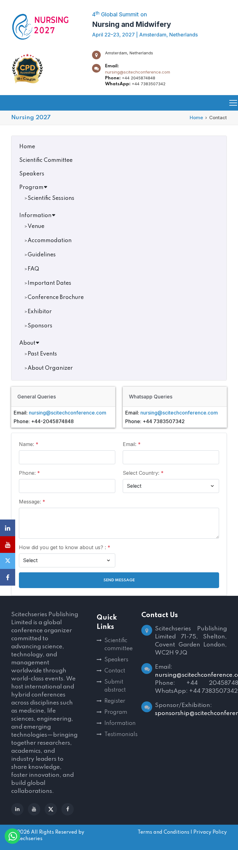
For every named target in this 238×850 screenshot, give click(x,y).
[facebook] (67, 809)
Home (196, 117)
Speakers (31, 174)
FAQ (33, 269)
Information (35, 215)
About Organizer (50, 368)
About (27, 343)
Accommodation (50, 240)
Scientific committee (118, 644)
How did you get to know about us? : (64, 547)
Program (31, 187)
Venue (36, 226)
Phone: (29, 473)
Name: (28, 444)
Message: (32, 502)
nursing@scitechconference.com (137, 71)
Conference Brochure (56, 297)
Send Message (119, 580)
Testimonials (119, 734)
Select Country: (143, 473)
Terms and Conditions (163, 832)
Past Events (42, 354)
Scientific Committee (46, 160)
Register (114, 701)
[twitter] (51, 809)
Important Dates (49, 283)
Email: (132, 444)
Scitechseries (26, 838)
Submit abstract (115, 686)
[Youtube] (34, 809)
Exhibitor (40, 311)
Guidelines (42, 255)
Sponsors (40, 326)
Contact (114, 671)
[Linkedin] (17, 809)
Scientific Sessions (51, 198)
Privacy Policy (210, 832)
